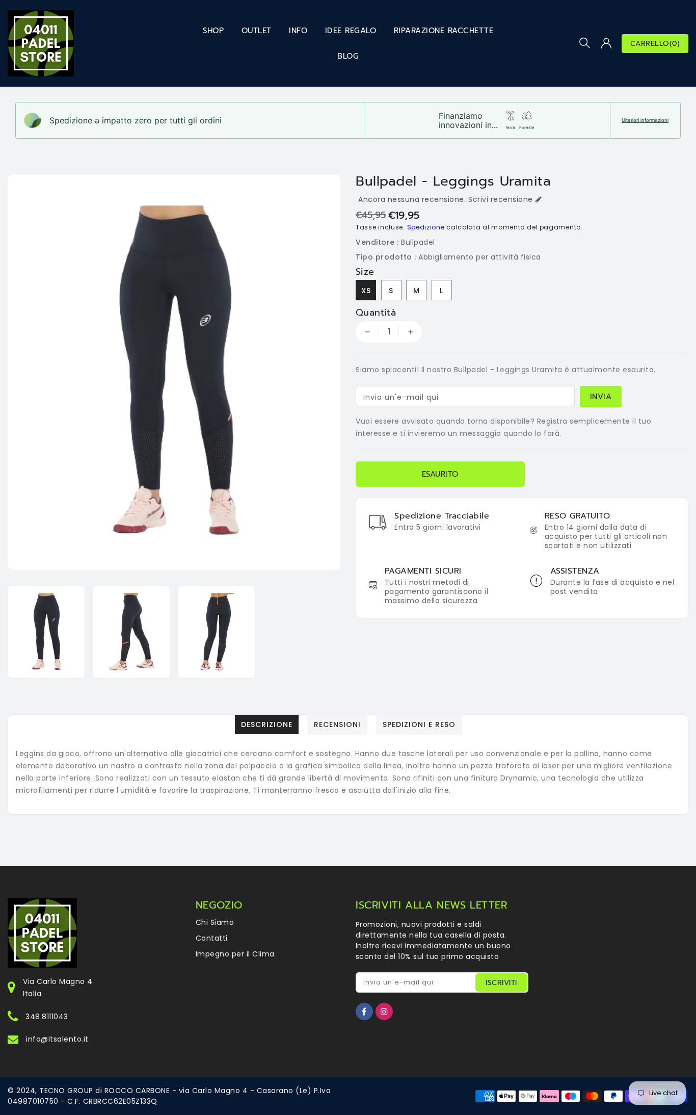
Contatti (212, 938)
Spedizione (426, 227)
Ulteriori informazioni (645, 120)
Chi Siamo (215, 922)
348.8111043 (46, 1017)
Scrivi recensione (500, 199)
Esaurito (440, 474)
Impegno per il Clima (235, 954)
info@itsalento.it (57, 1039)
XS (366, 291)
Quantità (376, 312)
